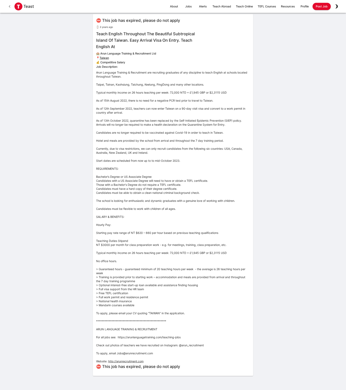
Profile (305, 6)
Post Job (322, 6)
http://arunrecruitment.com (126, 361)
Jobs (188, 6)
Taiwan (104, 58)
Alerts (203, 6)
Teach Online (244, 6)
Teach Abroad (221, 6)
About (174, 6)
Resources (288, 6)
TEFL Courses (267, 6)
